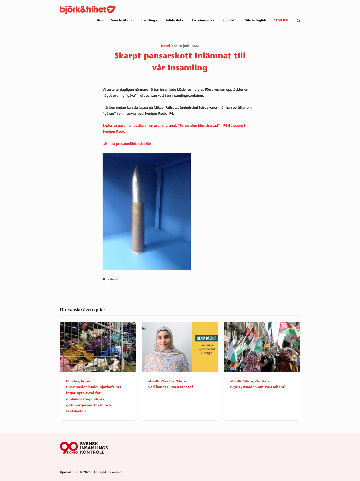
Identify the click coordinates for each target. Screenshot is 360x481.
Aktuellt (153, 381)
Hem (100, 20)
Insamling (148, 20)
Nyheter (112, 279)
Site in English (255, 20)
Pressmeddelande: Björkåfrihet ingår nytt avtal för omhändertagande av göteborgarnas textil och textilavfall (94, 399)
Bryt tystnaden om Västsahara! (258, 387)
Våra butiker (120, 20)
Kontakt (229, 20)
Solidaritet (173, 20)
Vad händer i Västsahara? (171, 387)
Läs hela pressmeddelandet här (127, 144)
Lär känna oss (202, 20)
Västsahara (262, 381)
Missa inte (73, 381)
